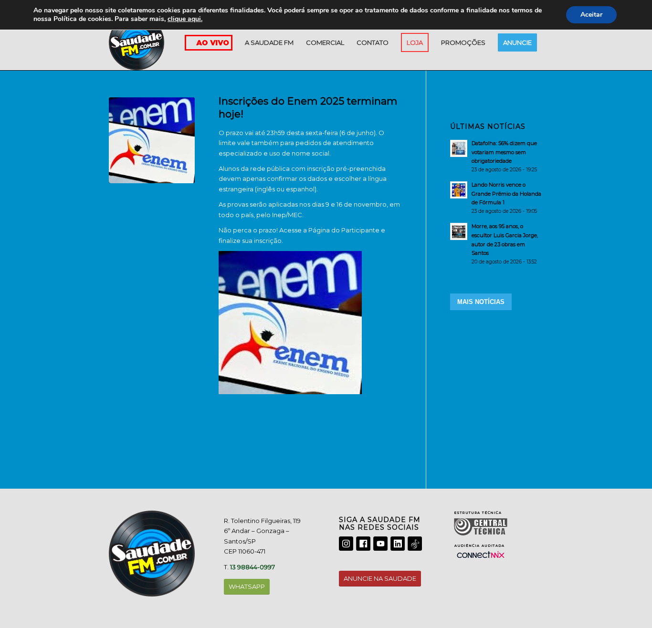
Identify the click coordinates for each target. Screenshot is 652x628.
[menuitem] (269, 42)
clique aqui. (185, 18)
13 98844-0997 (252, 567)
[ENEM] (152, 140)
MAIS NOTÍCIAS (481, 301)
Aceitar (591, 14)
